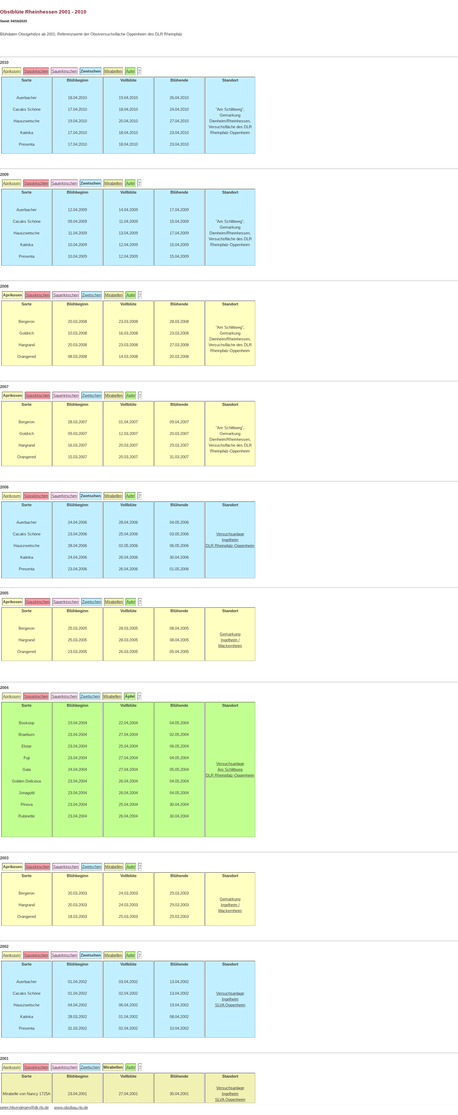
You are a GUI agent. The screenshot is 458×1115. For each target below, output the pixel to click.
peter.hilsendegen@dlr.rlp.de (24, 1107)
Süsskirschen (36, 71)
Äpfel (130, 71)
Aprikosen (11, 71)
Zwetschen (91, 295)
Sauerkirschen (64, 71)
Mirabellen (113, 71)
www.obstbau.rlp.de (71, 1107)
